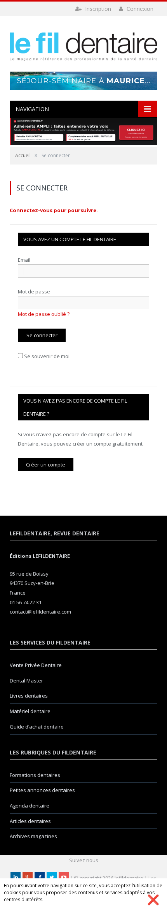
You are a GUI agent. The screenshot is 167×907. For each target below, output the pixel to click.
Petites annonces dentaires (42, 790)
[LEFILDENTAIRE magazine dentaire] (83, 45)
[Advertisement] (83, 81)
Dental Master (26, 680)
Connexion (139, 8)
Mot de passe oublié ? (44, 313)
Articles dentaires (30, 821)
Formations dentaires (35, 775)
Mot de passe (34, 291)
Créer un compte (45, 464)
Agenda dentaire (29, 805)
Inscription (97, 8)
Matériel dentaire (30, 711)
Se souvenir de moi (47, 356)
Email (24, 259)
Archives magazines (33, 836)
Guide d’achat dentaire (37, 726)
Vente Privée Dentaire (36, 665)
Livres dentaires (29, 695)
